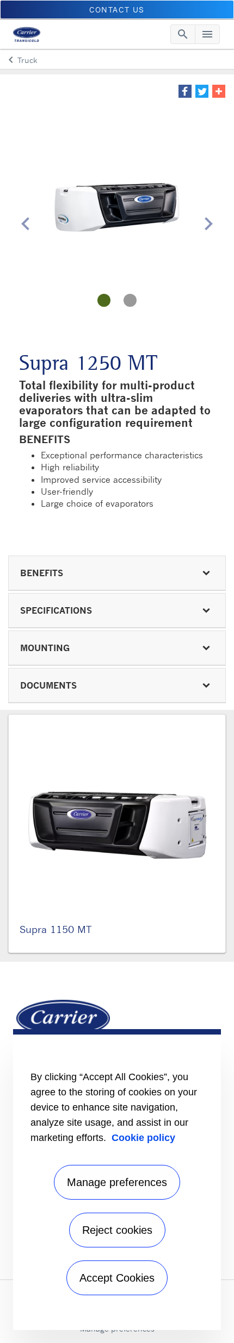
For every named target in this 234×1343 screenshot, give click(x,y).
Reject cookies (117, 1230)
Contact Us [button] (117, 9)
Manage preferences (117, 1182)
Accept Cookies (117, 1278)
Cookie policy (143, 1137)
